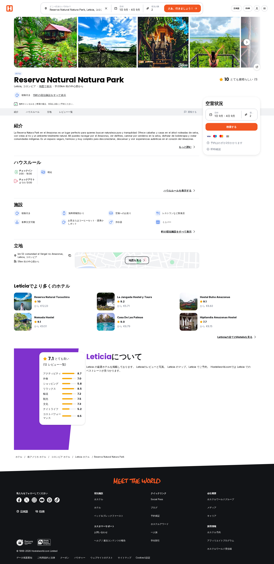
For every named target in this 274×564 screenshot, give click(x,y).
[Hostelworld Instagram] (34, 499)
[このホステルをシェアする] (257, 67)
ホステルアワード (160, 524)
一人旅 (154, 532)
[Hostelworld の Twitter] (26, 499)
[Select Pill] (257, 8)
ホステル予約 (214, 532)
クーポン (64, 557)
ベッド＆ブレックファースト (108, 515)
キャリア (211, 515)
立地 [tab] (49, 111)
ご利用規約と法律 (46, 557)
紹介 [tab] (16, 111)
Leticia (17, 86)
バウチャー (79, 557)
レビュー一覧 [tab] (66, 111)
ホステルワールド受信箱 (219, 548)
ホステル (98, 499)
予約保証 (155, 515)
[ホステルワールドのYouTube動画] (41, 499)
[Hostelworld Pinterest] (49, 499)
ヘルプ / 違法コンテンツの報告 (110, 540)
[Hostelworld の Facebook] (19, 499)
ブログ (154, 507)
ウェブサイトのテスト (101, 557)
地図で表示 (45, 86)
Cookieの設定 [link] (143, 557)
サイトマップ (124, 557)
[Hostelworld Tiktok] (57, 499)
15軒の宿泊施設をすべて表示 (49, 95)
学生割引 (155, 540)
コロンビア (29, 86)
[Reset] (106, 8)
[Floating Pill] (247, 42)
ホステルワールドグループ (220, 499)
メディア (211, 507)
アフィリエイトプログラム (220, 540)
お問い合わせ (101, 532)
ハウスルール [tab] (32, 111)
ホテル (18, 73)
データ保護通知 (24, 557)
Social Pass (157, 499)
